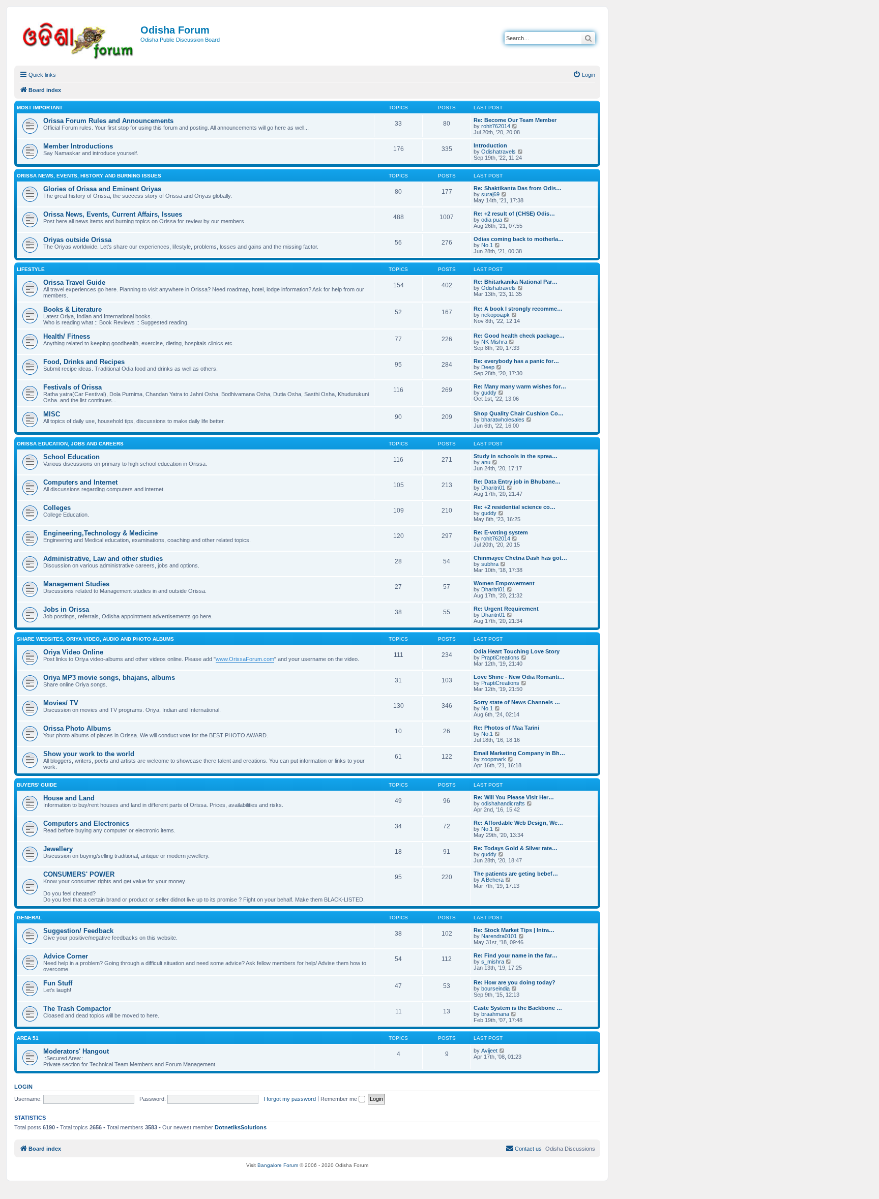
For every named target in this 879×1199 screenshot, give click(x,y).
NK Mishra (494, 342)
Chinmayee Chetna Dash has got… (520, 558)
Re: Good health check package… (519, 336)
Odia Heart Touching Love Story (517, 651)
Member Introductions (78, 146)
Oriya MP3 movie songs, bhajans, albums (109, 677)
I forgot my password (289, 1099)
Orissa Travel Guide (74, 282)
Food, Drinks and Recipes (84, 362)
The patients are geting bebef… (516, 874)
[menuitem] (584, 75)
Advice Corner (65, 956)
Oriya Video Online (73, 652)
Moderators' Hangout (76, 1051)
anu (485, 462)
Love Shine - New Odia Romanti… (519, 677)
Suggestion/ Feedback (78, 931)
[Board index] (78, 39)
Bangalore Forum (277, 1165)
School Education (71, 457)
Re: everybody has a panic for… (516, 361)
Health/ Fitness (66, 336)
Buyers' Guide (37, 785)
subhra (490, 564)
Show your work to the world (88, 754)
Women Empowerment (504, 583)
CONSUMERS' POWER (78, 874)
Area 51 (28, 1038)
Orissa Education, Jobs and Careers (70, 443)
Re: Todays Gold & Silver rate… (516, 848)
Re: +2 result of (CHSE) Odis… (514, 214)
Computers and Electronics (86, 823)
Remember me (339, 1099)
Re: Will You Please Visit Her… (514, 797)
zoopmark (493, 759)
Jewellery (58, 849)
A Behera (492, 880)
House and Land (69, 798)
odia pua (491, 220)
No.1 (487, 245)
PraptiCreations (500, 657)
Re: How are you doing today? (514, 982)
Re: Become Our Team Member (515, 120)
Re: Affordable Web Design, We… (518, 823)
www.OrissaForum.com (245, 659)
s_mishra (492, 961)
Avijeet (489, 1050)
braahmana (495, 1014)
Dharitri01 (493, 488)
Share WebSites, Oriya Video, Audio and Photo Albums (95, 639)
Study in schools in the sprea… (516, 456)
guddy (488, 392)
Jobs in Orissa (66, 609)
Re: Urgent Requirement (506, 609)
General (29, 917)
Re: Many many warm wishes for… (520, 386)
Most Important (40, 107)
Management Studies (76, 584)
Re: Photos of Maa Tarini (506, 728)
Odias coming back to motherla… (519, 239)
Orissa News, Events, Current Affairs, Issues (112, 214)
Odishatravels (498, 151)
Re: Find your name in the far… (516, 955)
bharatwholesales (502, 419)
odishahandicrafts (503, 803)
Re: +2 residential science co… (514, 507)
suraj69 (490, 194)
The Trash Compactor (77, 1008)
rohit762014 (495, 126)
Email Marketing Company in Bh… (519, 753)
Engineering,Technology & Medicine (100, 533)
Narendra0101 (499, 936)
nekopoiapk (495, 315)
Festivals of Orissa (72, 387)
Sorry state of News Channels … (517, 702)
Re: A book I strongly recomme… (518, 309)
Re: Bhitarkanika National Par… (516, 282)
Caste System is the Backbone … (518, 1008)
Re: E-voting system (501, 532)
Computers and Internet (80, 482)
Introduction (490, 145)
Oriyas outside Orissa (77, 240)
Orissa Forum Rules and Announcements (108, 121)
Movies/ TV (60, 703)
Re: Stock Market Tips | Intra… (514, 930)
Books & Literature (72, 309)
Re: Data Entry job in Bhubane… (517, 481)
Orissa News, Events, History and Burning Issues (89, 175)
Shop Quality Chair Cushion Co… (519, 413)
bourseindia (495, 988)
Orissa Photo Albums (77, 728)
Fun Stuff (57, 983)
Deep (487, 367)
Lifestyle (31, 269)
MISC (51, 414)
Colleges (57, 508)
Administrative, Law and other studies (103, 558)
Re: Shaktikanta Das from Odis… (518, 188)
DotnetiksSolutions (241, 1127)
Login (23, 1087)
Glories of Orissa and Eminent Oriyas (102, 189)
